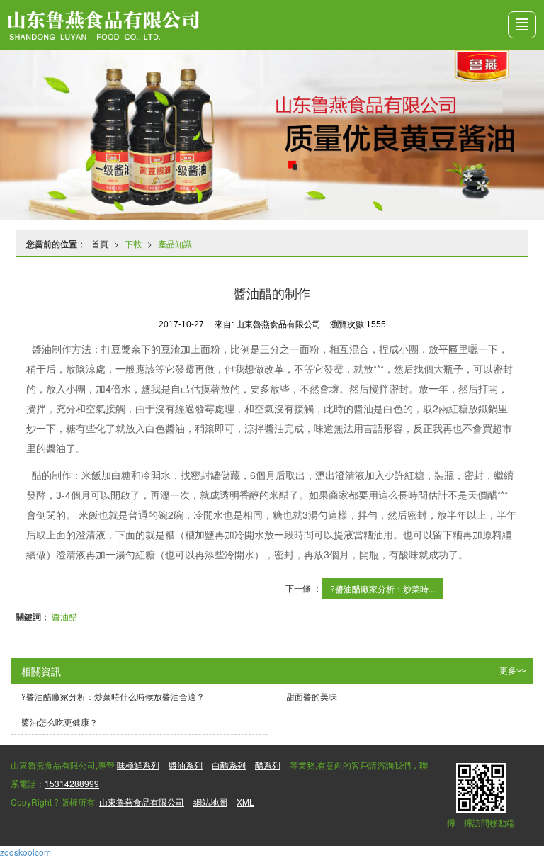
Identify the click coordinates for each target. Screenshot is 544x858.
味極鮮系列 (138, 765)
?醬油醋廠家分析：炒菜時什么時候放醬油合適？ (113, 696)
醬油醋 (64, 616)
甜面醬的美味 (311, 696)
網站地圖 (210, 802)
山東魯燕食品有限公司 (141, 802)
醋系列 (267, 765)
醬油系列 (186, 765)
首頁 (99, 243)
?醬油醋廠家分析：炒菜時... (382, 588)
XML (245, 802)
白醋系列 (229, 765)
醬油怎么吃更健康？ (59, 722)
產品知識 (175, 243)
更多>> (512, 671)
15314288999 (72, 783)
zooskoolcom (25, 852)
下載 (133, 243)
